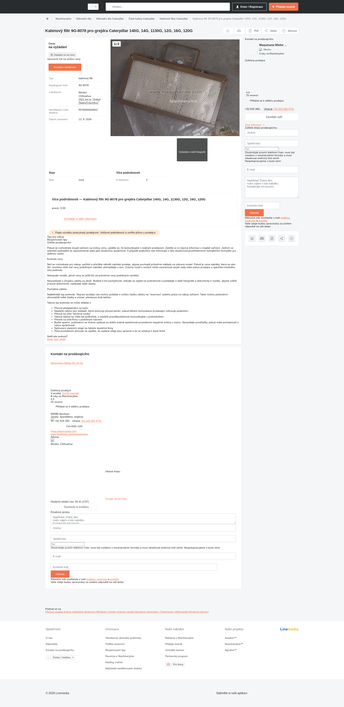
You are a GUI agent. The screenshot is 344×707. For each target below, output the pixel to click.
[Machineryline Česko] (64, 7)
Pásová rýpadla (54, 611)
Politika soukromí (115, 644)
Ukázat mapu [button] (112, 471)
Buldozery (90, 611)
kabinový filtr (86, 78)
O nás (49, 637)
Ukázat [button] (76, 420)
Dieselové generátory (147, 611)
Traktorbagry (167, 611)
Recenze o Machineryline (119, 656)
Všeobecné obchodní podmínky (123, 637)
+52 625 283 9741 (91, 420)
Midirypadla (182, 611)
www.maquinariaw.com (64, 431)
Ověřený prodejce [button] (61, 390)
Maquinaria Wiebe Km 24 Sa (67, 363)
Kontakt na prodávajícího (60, 650)
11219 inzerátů (70, 393)
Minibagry (102, 611)
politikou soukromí (97, 579)
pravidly (114, 579)
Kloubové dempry (199, 611)
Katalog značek (114, 662)
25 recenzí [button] (57, 401)
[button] (228, 31)
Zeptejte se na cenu (64, 55)
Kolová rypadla (126, 611)
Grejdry (112, 611)
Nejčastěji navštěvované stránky (123, 668)
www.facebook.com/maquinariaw (69, 434)
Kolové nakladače (74, 611)
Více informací (253, 124)
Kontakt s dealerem (65, 67)
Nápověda (51, 644)
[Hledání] (109, 6)
